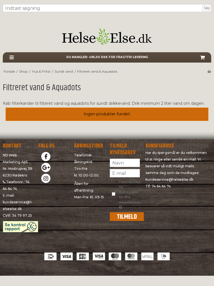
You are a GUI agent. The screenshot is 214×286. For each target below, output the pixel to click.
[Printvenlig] (209, 71)
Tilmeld (127, 216)
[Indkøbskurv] (202, 57)
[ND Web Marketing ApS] (107, 36)
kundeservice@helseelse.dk (169, 179)
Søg (207, 8)
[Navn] (125, 162)
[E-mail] (125, 172)
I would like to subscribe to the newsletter (129, 191)
